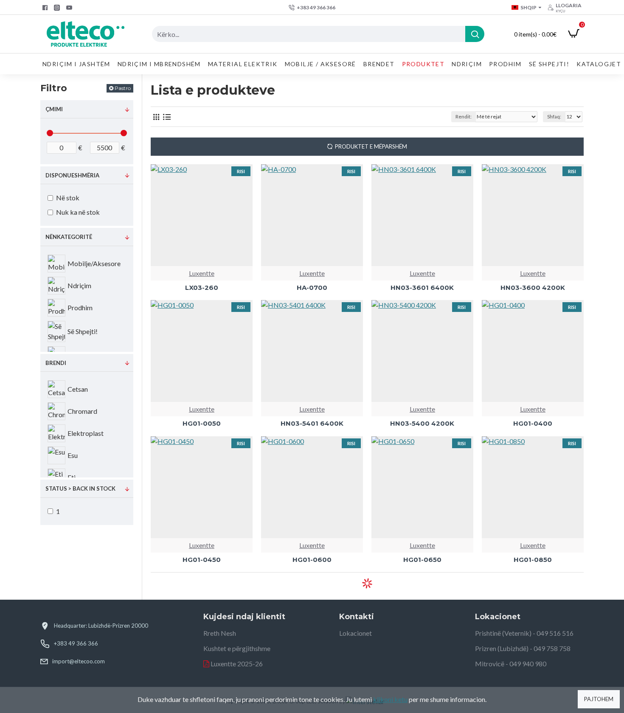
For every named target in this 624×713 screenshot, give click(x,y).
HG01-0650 (422, 560)
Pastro (123, 88)
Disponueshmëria (72, 175)
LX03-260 (201, 288)
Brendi (55, 362)
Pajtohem (598, 699)
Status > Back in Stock (80, 488)
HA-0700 (312, 288)
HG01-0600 (312, 560)
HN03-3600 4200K (532, 288)
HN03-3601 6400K (422, 288)
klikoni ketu (390, 699)
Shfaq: (554, 116)
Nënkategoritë (68, 236)
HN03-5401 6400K (312, 423)
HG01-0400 (532, 423)
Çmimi (54, 109)
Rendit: (463, 116)
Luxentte (201, 273)
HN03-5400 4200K (422, 423)
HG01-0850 (533, 560)
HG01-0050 (202, 423)
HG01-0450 (202, 560)
